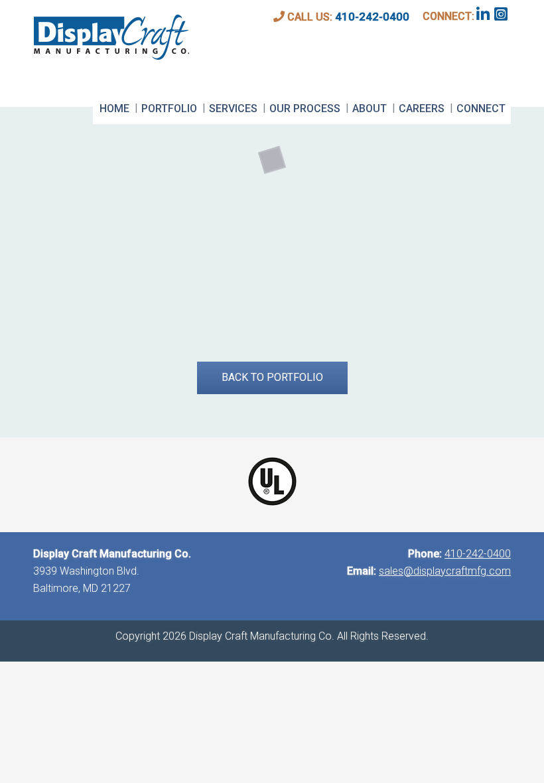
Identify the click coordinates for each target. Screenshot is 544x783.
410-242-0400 (372, 16)
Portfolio (169, 108)
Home (114, 108)
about (369, 108)
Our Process (304, 108)
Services (233, 108)
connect (481, 108)
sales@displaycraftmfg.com (445, 571)
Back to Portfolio (272, 377)
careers (421, 108)
